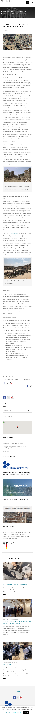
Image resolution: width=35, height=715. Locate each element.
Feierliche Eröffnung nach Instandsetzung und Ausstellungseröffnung (17, 622)
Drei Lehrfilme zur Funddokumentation (15, 584)
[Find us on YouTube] (10, 383)
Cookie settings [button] (17, 712)
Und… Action (7, 664)
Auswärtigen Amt (13, 233)
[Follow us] (4, 383)
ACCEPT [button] (26, 712)
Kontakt (18, 691)
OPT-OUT (8, 712)
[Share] (27, 386)
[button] (17, 427)
